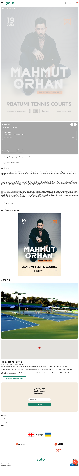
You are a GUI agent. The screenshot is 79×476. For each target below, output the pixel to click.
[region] (39, 234)
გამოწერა (39, 404)
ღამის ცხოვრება (6, 124)
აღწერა (5, 150)
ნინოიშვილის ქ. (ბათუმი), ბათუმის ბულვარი (15, 364)
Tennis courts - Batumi (12, 362)
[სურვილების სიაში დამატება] (75, 124)
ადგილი (20, 150)
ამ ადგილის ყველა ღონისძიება (14, 378)
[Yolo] (10, 3)
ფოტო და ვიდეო (12, 150)
